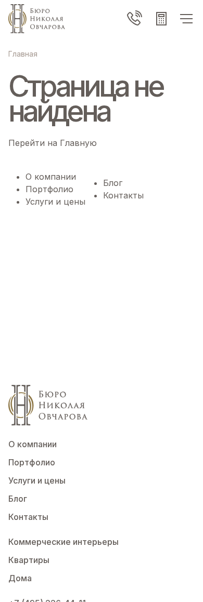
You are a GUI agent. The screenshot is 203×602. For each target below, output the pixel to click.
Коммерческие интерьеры (63, 542)
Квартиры (28, 560)
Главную (78, 143)
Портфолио (49, 189)
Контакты (123, 195)
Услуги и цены (55, 201)
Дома (20, 578)
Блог (112, 183)
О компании (51, 176)
